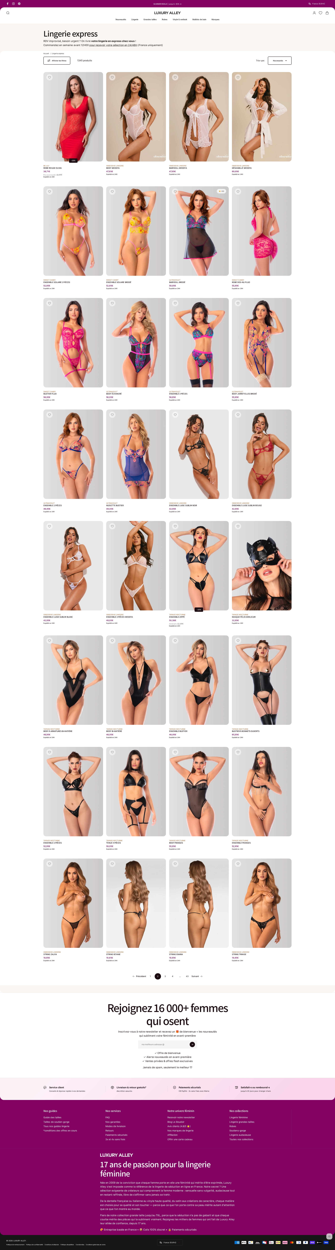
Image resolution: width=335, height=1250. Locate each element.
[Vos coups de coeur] (320, 12)
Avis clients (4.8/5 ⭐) (179, 1126)
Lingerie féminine (238, 1117)
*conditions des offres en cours (60, 1130)
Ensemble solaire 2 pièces (56, 282)
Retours (109, 1130)
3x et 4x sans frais (115, 1139)
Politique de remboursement (15, 1244)
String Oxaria (176, 954)
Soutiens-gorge (237, 1130)
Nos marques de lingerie (180, 1130)
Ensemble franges (241, 842)
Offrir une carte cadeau (179, 1139)
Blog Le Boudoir (175, 1122)
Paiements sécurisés (116, 1135)
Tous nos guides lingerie (56, 1126)
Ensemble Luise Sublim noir (183, 505)
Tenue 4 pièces (113, 842)
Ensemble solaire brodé (118, 282)
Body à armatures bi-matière (57, 731)
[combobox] (319, 3)
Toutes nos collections (241, 1139)
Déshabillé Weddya (242, 168)
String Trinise (239, 954)
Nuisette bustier (115, 505)
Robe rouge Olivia (52, 168)
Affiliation (172, 1135)
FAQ (107, 1117)
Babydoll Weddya (178, 168)
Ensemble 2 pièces (52, 505)
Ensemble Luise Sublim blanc (58, 617)
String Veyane (113, 954)
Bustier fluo (50, 394)
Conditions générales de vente (95, 1244)
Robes (232, 1126)
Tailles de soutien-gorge (56, 1122)
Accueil (46, 53)
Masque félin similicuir (244, 617)
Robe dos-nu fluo (241, 282)
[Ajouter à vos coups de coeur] (49, 77)
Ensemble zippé (177, 617)
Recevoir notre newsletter (181, 1117)
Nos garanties (112, 1122)
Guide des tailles (52, 1117)
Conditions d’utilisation (52, 1244)
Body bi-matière (114, 731)
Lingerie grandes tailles (241, 1122)
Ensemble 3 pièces (178, 394)
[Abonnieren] (192, 1044)
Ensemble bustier (178, 731)
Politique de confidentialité (34, 1244)
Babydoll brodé (177, 282)
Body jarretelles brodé (244, 394)
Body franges (176, 842)
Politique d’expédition (67, 1244)
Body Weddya (113, 168)
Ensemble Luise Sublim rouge (247, 505)
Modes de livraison (115, 1126)
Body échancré (114, 394)
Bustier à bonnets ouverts (245, 731)
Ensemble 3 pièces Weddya (119, 617)
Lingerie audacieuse (240, 1135)
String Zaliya (50, 954)
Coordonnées (80, 1244)
